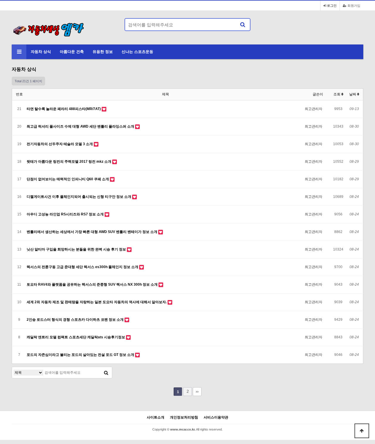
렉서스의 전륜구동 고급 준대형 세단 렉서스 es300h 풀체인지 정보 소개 (83, 267)
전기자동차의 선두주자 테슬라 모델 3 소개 (60, 144)
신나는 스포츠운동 (137, 51)
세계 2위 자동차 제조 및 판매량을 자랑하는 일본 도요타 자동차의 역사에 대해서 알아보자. (97, 302)
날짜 (353, 94)
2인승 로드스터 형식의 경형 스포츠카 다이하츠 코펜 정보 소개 (76, 320)
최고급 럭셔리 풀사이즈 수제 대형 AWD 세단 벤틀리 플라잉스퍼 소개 (81, 126)
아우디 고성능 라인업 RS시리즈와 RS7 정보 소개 (66, 214)
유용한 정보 (103, 51)
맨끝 (197, 391)
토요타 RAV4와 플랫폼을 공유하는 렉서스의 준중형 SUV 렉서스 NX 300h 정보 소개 (92, 284)
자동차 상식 (41, 51)
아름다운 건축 (72, 51)
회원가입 (353, 5)
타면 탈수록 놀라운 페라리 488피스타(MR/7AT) (64, 109)
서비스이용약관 (216, 417)
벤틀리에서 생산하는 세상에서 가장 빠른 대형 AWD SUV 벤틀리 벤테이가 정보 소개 (92, 232)
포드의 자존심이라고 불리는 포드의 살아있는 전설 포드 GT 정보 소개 (81, 355)
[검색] (242, 24)
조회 (337, 94)
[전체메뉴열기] (19, 51)
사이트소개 (155, 417)
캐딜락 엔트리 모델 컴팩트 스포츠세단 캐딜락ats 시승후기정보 (76, 337)
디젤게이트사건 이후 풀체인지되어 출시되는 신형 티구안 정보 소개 (79, 197)
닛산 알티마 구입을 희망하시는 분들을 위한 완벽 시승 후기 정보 (77, 249)
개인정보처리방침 (184, 417)
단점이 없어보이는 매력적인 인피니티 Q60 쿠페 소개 (68, 179)
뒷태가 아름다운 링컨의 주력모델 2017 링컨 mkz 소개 (69, 162)
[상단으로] (361, 431)
